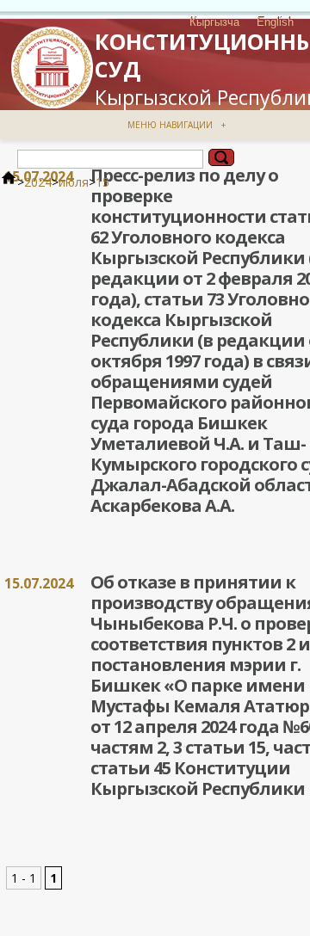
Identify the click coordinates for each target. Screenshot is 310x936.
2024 (38, 182)
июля (74, 182)
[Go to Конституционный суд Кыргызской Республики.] (8, 182)
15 (102, 182)
